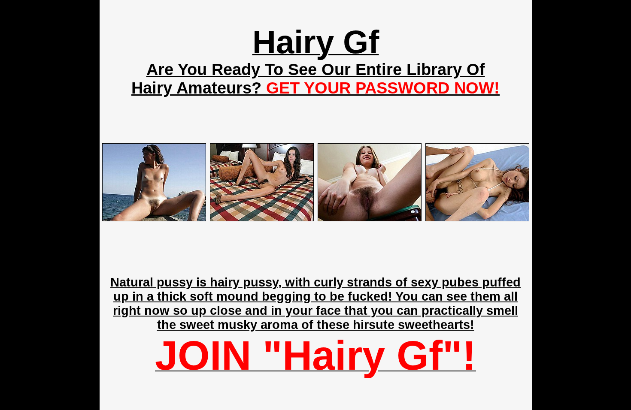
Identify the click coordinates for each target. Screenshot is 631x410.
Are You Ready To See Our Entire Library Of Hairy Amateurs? (315, 78)
